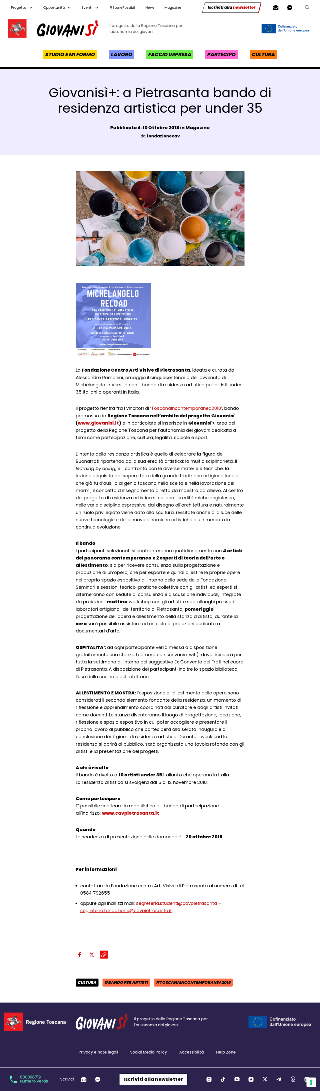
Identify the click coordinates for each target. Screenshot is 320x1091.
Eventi (87, 7)
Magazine (172, 7)
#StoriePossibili (122, 7)
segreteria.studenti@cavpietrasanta (176, 903)
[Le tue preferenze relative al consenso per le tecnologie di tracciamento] (311, 1082)
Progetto (18, 7)
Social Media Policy (148, 1052)
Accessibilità (191, 1052)
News (150, 7)
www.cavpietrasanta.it (130, 813)
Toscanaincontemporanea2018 (186, 408)
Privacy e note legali (98, 1052)
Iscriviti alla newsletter (153, 1079)
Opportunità (54, 7)
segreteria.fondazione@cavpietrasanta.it (126, 910)
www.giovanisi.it (98, 423)
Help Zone (226, 1052)
